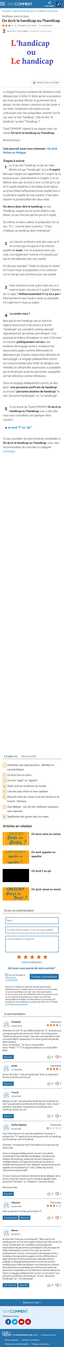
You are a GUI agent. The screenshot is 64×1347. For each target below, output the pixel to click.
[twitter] (15, 1322)
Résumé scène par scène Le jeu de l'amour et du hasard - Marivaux (33, 799)
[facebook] (8, 1322)
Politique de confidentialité (16, 1344)
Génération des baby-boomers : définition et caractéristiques (30, 767)
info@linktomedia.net (17, 1004)
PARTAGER (49, 6)
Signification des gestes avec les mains (28, 816)
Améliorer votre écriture (47, 11)
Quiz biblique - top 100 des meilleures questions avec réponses (32, 809)
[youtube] (21, 1322)
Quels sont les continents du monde (26, 786)
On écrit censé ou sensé (46, 890)
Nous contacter (11, 1340)
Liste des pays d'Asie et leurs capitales (27, 791)
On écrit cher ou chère (19, 775)
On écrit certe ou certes (46, 834)
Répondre (8, 1057)
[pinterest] (28, 1322)
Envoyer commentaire (44, 977)
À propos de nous (48, 1335)
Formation (6, 11)
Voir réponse (10, 1285)
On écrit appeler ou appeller (43, 854)
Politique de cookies (40, 1344)
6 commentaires (45, 25)
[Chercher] (59, 4)
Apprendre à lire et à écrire (24, 11)
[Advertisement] (32, 605)
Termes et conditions (30, 1340)
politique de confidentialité (11, 979)
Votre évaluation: (31, 962)
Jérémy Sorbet (16, 31)
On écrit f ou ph (41, 871)
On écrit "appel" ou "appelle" (22, 780)
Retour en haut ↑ (32, 1302)
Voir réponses (10, 1218)
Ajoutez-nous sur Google (47, 83)
